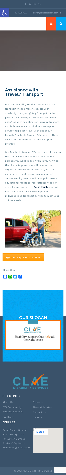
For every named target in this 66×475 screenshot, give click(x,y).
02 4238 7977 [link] (21, 13)
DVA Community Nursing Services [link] (13, 409)
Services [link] (38, 402)
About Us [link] (8, 402)
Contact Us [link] (39, 412)
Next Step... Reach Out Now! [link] (25, 257)
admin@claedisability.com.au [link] (47, 13)
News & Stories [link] (42, 407)
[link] (4, 12)
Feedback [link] (8, 417)
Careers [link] (37, 417)
